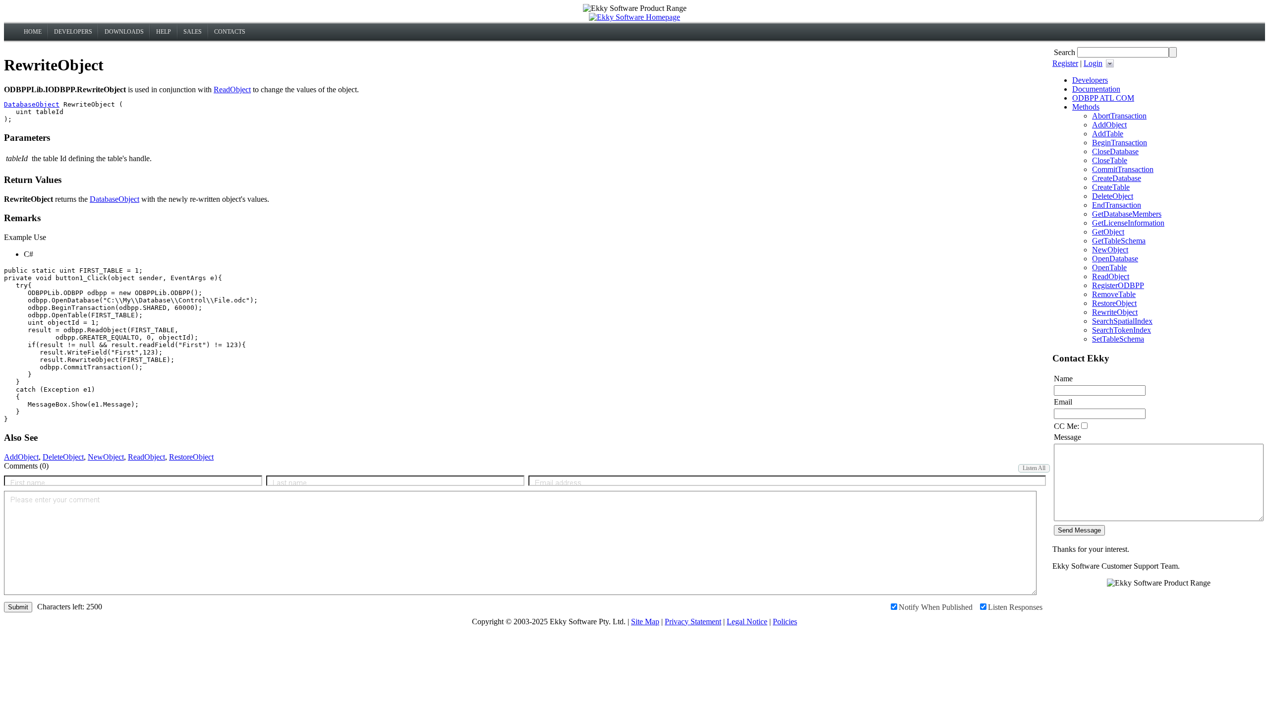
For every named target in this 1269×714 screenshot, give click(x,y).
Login (1093, 63)
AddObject (21, 457)
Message (1067, 437)
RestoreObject (191, 457)
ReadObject (232, 89)
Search (1064, 52)
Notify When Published (936, 607)
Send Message (1079, 530)
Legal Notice (747, 621)
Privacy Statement (693, 621)
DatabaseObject (31, 104)
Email (1063, 402)
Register (1065, 63)
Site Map (645, 621)
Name (1063, 378)
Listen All (1034, 468)
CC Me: (1066, 426)
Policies (785, 621)
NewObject (106, 457)
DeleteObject (63, 457)
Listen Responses (1015, 607)
